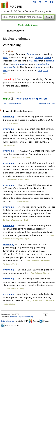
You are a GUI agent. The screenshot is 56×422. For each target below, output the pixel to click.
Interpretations (15, 30)
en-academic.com (12, 5)
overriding (8, 116)
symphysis (19, 64)
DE (40, 2)
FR (51, 2)
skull (5, 70)
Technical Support (16, 317)
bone (5, 57)
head (36, 60)
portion (47, 57)
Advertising (28, 317)
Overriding (8, 244)
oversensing (45, 103)
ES (45, 2)
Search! (49, 17)
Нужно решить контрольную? (32, 98)
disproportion (9, 67)
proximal (39, 57)
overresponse (14, 103)
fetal (31, 60)
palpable (50, 60)
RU (34, 2)
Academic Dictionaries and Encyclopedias (27, 11)
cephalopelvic (42, 64)
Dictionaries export (8, 321)
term (15, 60)
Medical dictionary (28, 25)
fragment (31, 54)
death (45, 70)
